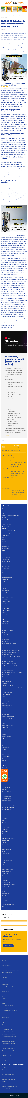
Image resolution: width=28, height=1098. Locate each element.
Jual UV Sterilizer (6, 674)
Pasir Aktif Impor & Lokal (7, 972)
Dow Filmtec (5, 575)
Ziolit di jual (4, 906)
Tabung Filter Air (5, 853)
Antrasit (4, 528)
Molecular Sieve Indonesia (8, 741)
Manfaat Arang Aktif (6, 701)
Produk (3, 820)
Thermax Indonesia (6, 867)
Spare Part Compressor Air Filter (8, 1048)
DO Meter (4, 572)
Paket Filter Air (5, 763)
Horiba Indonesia (6, 614)
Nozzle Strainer (5, 749)
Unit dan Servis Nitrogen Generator (9, 1036)
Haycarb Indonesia (6, 610)
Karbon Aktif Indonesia (7, 679)
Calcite (3, 555)
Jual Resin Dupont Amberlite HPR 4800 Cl (11, 650)
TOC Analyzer (5, 873)
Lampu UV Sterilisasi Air (7, 685)
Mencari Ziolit (5, 712)
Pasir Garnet (4, 977)
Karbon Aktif (5, 676)
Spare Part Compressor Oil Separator (9, 1053)
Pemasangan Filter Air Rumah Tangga (9, 1010)
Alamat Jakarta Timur (8, 468)
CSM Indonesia (5, 568)
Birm (3, 979)
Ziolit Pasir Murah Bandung (8, 909)
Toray (3, 875)
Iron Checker (5, 623)
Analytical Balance (6, 526)
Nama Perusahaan (7, 455)
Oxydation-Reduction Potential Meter (9, 1086)
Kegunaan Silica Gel (6, 681)
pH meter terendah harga (8, 807)
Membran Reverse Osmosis (7, 986)
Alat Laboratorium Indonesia (8, 522)
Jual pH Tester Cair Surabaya (8, 645)
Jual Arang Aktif (5, 634)
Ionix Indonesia (5, 621)
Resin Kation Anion (6, 833)
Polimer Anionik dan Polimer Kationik (10, 814)
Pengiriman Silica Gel (6, 798)
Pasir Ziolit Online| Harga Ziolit (9, 794)
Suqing (3, 851)
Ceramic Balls (5, 1024)
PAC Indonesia (5, 760)
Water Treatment (6, 893)
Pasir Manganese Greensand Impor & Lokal (10, 970)
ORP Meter (4, 752)
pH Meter (4, 802)
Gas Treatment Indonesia (7, 597)
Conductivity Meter (6, 566)
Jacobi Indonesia (5, 628)
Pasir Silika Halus (6, 785)
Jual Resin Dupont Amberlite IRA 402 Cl (10, 652)
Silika (3, 847)
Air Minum (4, 517)
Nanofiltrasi (4, 743)
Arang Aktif (4, 537)
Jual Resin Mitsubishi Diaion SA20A (9, 663)
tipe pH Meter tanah (6, 871)
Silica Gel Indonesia (6, 844)
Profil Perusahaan (7, 917)
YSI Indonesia (5, 900)
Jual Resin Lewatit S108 (7, 661)
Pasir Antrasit (5, 767)
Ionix (3, 619)
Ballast (3, 539)
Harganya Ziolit (5, 608)
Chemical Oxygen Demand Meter (8, 1079)
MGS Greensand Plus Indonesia (9, 729)
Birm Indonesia (5, 548)
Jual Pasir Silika (5, 641)
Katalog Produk (6, 923)
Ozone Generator (6, 756)
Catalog (7, 435)
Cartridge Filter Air (6, 561)
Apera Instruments (6, 535)
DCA (3, 570)
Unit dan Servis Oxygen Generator (8, 1034)
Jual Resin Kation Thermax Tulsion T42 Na (11, 656)
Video (3, 891)
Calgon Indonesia (6, 557)
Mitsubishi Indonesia (6, 736)
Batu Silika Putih (5, 546)
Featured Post (5, 584)
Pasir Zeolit (4, 789)
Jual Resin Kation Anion (7, 654)
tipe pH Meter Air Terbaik (7, 869)
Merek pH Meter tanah (7, 718)
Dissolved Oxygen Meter (7, 1069)
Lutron (3, 696)
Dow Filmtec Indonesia (7, 577)
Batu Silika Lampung (6, 544)
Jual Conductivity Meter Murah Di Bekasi (11, 637)
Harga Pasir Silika (6, 606)
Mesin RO (4, 723)
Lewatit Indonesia (6, 694)
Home (2, 15)
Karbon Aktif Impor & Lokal (7, 963)
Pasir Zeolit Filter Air (6, 791)
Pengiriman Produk (6, 796)
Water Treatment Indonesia (8, 895)
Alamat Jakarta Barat (8, 477)
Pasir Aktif (4, 765)
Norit (3, 745)
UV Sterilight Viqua (6, 882)
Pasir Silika (4, 783)
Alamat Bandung (7, 460)
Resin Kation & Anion (6, 965)
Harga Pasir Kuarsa (6, 603)
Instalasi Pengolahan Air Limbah (9, 617)
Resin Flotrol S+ (5, 831)
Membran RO (5, 707)
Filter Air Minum (5, 590)
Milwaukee (4, 732)
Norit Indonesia (5, 747)
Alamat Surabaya (7, 488)
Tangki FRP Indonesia (7, 860)
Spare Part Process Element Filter (8, 1043)
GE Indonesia (5, 599)
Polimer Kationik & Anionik (7, 1005)
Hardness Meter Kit (6, 1088)
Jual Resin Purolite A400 (7, 630)
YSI (2, 898)
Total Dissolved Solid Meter (7, 1072)
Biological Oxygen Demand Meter (8, 1076)
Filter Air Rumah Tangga (7, 592)
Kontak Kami (8, 945)
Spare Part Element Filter (7, 1038)
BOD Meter (4, 550)
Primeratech (4, 818)
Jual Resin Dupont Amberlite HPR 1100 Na (11, 648)
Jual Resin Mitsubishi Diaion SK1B (9, 665)
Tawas (3, 862)
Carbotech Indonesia (6, 559)
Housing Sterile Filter (6, 1057)
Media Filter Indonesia (7, 705)
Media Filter (4, 703)
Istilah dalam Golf (6, 626)
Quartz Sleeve (5, 829)
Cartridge (4, 998)
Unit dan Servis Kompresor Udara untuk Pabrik (11, 1027)
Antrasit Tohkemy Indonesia (8, 533)
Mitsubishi (4, 734)
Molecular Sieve (5, 738)
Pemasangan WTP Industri (7, 1008)
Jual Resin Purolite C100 (7, 670)
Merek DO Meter (5, 714)
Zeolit (3, 902)
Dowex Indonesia (6, 579)
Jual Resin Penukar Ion (7, 667)
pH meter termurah (6, 809)
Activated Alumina (6, 508)
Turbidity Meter (5, 880)
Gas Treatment (5, 595)
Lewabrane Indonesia (7, 692)
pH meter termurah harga (8, 811)
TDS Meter (4, 864)
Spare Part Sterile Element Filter (8, 1041)
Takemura (4, 856)
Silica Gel (4, 842)
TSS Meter (4, 878)
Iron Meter (4, 1081)
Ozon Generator (5, 754)
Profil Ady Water (6, 825)
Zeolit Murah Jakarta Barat (8, 904)
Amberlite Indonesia (6, 524)
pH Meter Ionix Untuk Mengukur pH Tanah (11, 805)
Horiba (3, 612)
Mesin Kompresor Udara (7, 721)
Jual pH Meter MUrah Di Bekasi (9, 643)
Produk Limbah (5, 822)
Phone (4, 496)
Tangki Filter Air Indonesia (8, 858)
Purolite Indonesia (6, 827)
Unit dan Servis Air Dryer (7, 1029)
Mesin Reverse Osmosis (7, 989)
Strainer (3, 993)
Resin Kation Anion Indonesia (8, 836)
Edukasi (4, 581)
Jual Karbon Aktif (6, 639)
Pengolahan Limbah (6, 800)
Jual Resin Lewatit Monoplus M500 (9, 659)
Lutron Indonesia (6, 698)
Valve (3, 996)
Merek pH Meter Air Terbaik (8, 716)
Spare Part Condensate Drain (8, 1045)
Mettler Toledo (5, 727)
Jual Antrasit (5, 632)
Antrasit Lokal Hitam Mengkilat (9, 530)
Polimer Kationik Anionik (7, 816)
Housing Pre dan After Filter (7, 1060)
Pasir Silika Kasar (6, 787)
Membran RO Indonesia (7, 710)
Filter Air (4, 588)
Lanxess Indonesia (6, 690)
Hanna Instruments (6, 601)
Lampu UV (4, 683)
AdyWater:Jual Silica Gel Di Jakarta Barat (11, 515)
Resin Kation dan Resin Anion (8, 838)
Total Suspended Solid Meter (8, 1074)
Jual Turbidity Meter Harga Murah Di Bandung (12, 672)
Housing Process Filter (6, 1055)
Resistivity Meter (5, 840)
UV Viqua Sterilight (6, 886)
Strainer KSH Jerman (6, 849)
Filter (3, 586)
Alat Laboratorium (6, 519)
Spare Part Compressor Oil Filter (8, 1050)
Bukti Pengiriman (6, 553)
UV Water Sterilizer (6, 889)
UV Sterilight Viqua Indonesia (8, 884)
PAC (3, 758)
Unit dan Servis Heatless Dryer (8, 1031)
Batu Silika (4, 541)
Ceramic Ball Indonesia (7, 564)
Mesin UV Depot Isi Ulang (7, 725)
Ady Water (4, 513)
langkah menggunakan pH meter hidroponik (12, 687)
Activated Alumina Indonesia (8, 511)
